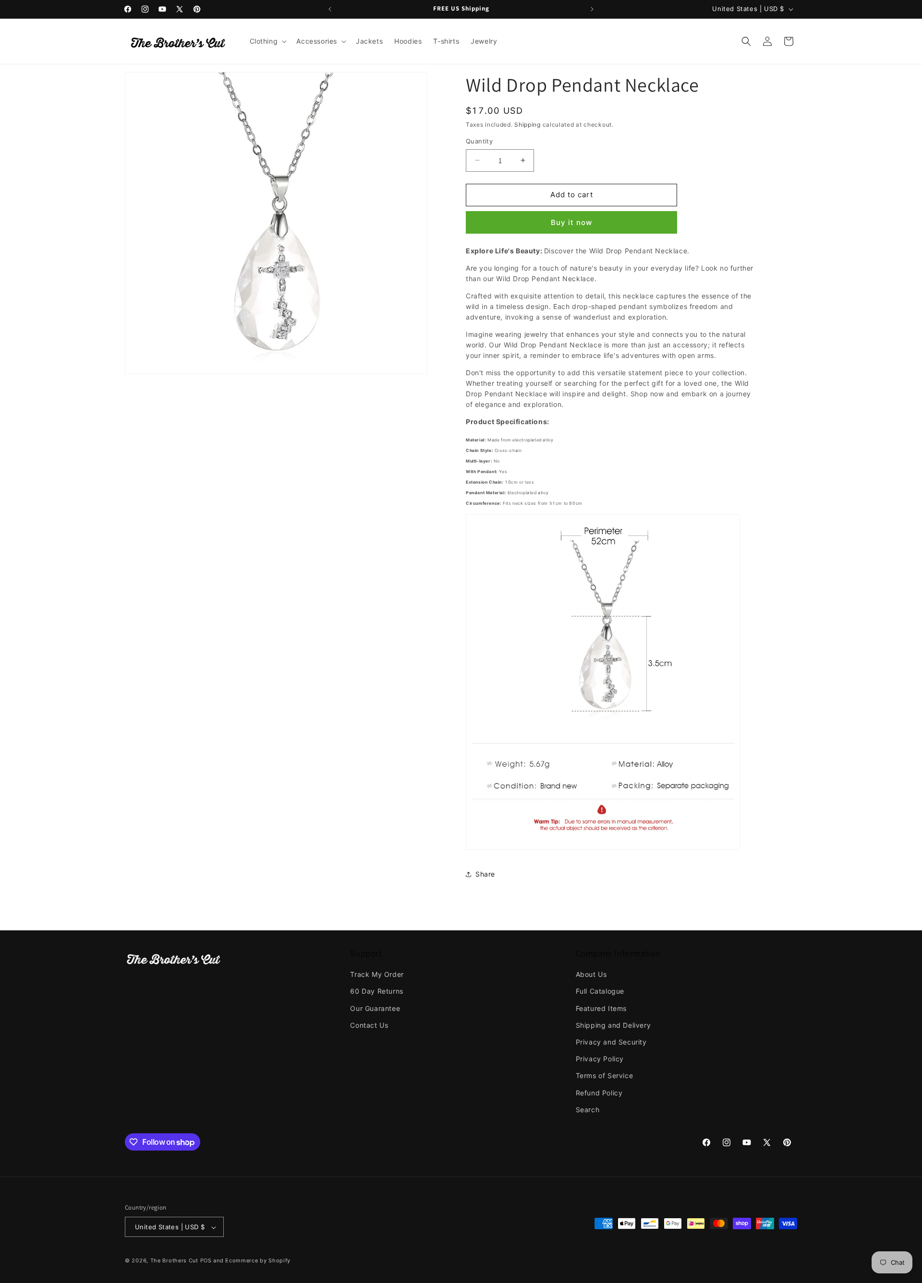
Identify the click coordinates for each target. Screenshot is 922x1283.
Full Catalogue (600, 991)
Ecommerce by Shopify (258, 1261)
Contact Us (369, 1025)
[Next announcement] (592, 9)
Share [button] (485, 874)
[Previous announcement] (329, 9)
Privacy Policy (600, 1059)
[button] (267, 41)
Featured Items (601, 1008)
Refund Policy (599, 1093)
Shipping (527, 124)
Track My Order (376, 974)
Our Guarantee (375, 1008)
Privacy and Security (611, 1042)
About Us (591, 974)
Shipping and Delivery (613, 1025)
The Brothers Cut (174, 1261)
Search (588, 1109)
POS (206, 1261)
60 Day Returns (376, 991)
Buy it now (571, 222)
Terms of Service (604, 1076)
